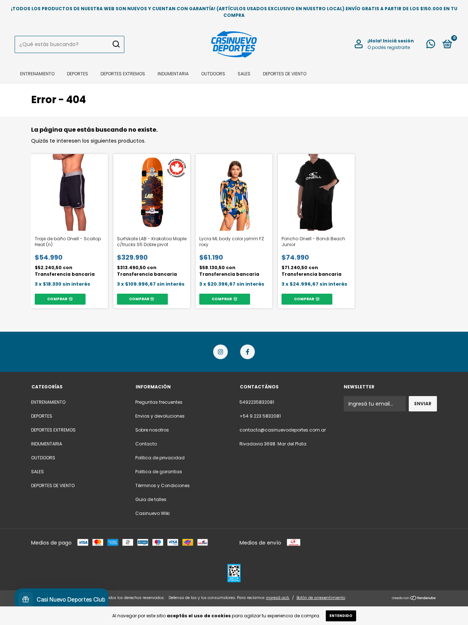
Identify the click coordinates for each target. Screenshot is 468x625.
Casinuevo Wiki (152, 513)
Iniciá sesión (398, 41)
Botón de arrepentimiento (321, 597)
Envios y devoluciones (160, 416)
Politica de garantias (158, 471)
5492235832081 (256, 402)
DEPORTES (77, 74)
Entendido (340, 615)
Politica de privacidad (160, 458)
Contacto (146, 444)
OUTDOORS (213, 74)
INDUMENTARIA (173, 74)
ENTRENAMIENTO (37, 74)
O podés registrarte (388, 47)
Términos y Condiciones (162, 485)
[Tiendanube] (414, 598)
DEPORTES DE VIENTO (284, 74)
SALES (244, 74)
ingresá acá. (278, 597)
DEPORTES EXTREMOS (123, 74)
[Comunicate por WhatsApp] (431, 45)
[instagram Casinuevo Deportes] (220, 351)
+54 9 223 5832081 (260, 416)
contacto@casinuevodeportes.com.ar (282, 430)
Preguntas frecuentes (158, 402)
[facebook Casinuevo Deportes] (247, 351)
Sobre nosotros (152, 430)
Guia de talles (150, 499)
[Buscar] (116, 44)
